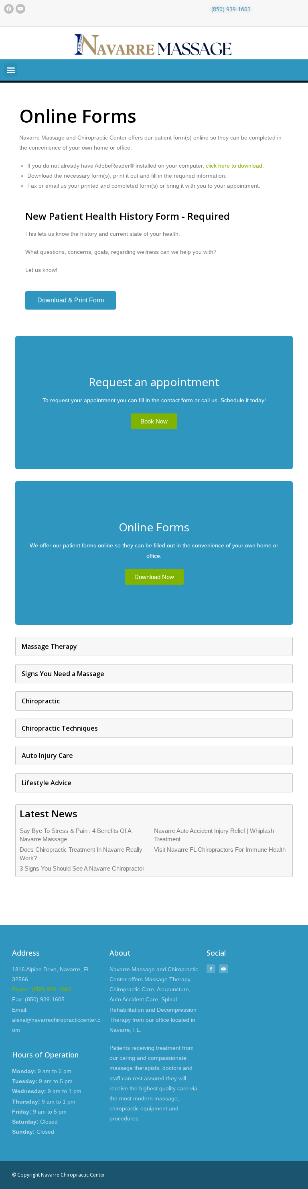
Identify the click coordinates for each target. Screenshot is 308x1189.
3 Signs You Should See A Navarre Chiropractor (82, 868)
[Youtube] (20, 9)
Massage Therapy (49, 646)
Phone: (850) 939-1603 (41, 989)
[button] (10, 70)
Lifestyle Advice (46, 782)
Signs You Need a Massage (63, 673)
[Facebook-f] (211, 968)
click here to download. (235, 165)
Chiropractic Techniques (60, 728)
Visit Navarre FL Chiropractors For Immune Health (220, 849)
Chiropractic (41, 701)
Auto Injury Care (47, 755)
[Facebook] (9, 9)
